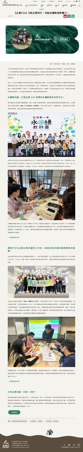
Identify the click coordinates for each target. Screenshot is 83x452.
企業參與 (49, 6)
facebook (74, 1)
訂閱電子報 (51, 1)
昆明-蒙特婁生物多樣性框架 (19, 421)
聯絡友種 (60, 1)
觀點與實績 (73, 6)
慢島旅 (42, 6)
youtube (76, 1)
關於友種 (19, 6)
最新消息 (35, 1)
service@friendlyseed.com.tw (21, 447)
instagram (79, 1)
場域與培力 (65, 6)
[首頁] (10, 3)
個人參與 (57, 6)
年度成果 (43, 1)
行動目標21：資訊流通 (52, 421)
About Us (68, 1)
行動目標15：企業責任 (36, 421)
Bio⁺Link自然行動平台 (31, 6)
